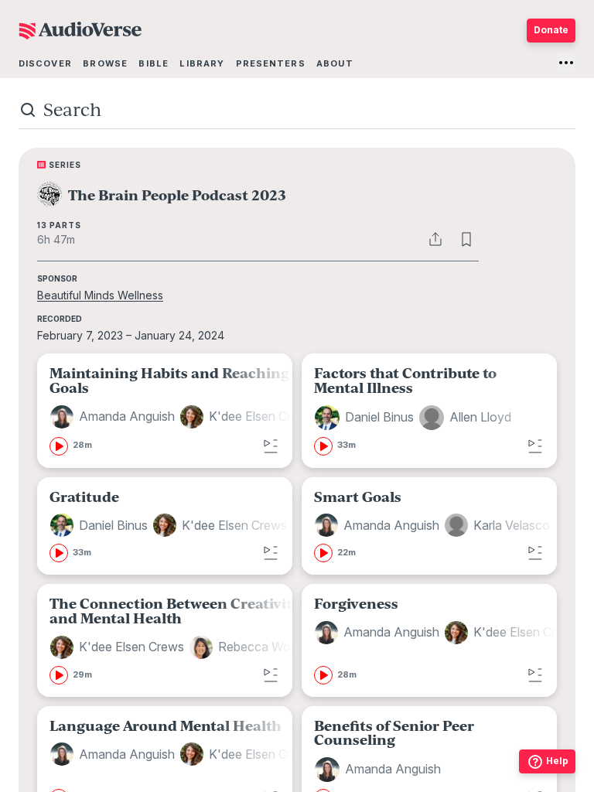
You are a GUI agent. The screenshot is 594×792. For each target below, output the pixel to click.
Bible (153, 63)
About (334, 63)
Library (201, 63)
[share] (435, 239)
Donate (551, 30)
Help (557, 760)
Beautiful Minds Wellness (100, 295)
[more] (566, 62)
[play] (59, 446)
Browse (105, 63)
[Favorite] (466, 239)
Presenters (271, 63)
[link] (184, 410)
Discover (45, 63)
